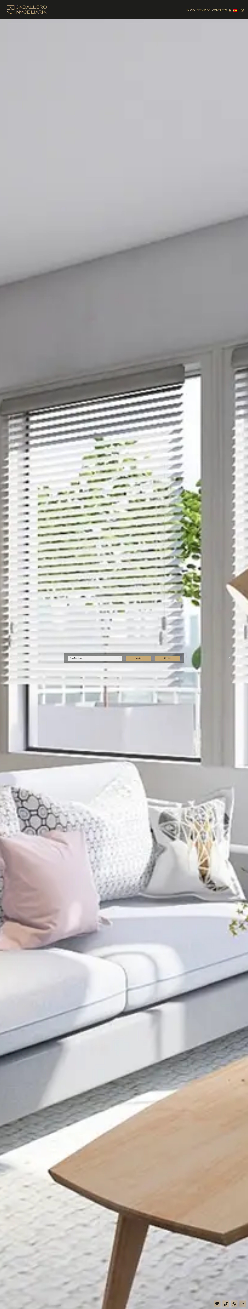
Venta (138, 658)
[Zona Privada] (230, 10)
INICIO (191, 10)
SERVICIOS (203, 10)
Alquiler (167, 658)
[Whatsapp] (242, 10)
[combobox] (95, 658)
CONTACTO (219, 10)
